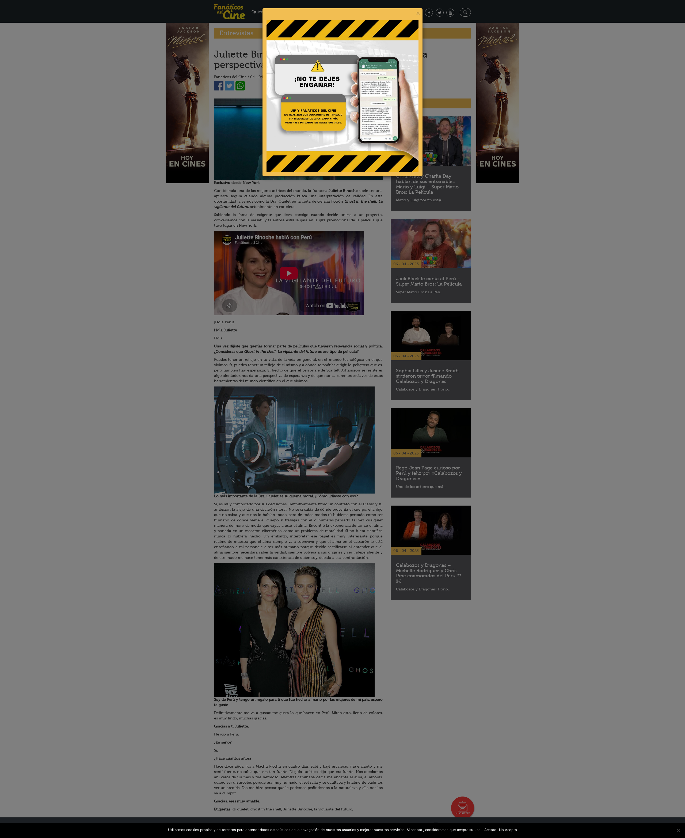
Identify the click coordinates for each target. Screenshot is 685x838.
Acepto (490, 830)
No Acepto (508, 830)
